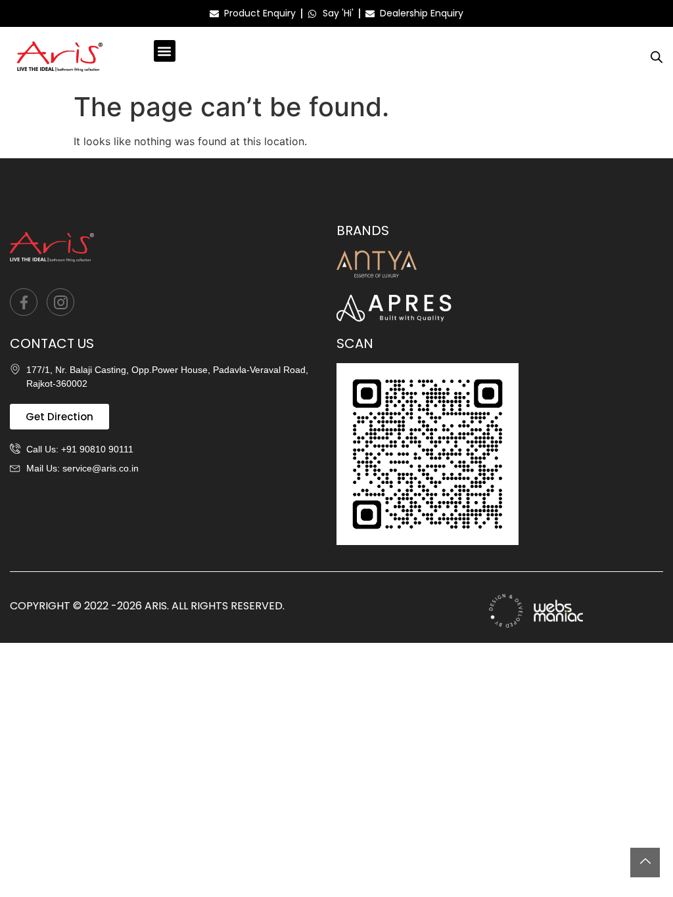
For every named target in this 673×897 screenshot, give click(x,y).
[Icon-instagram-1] (60, 302)
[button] (164, 51)
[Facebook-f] (23, 302)
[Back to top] (645, 862)
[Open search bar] (656, 56)
